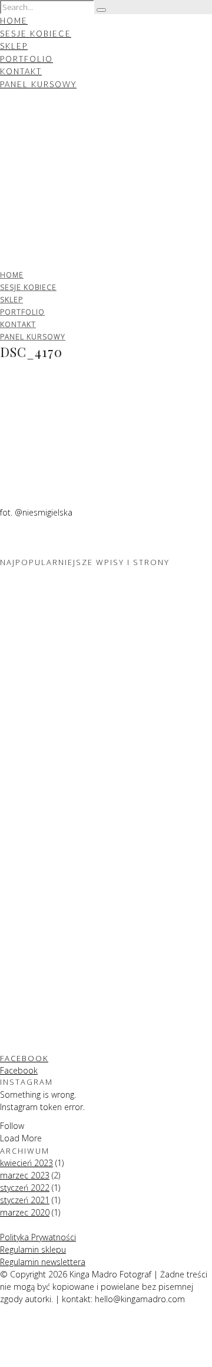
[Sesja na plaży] (59, 1045)
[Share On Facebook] (2, 1323)
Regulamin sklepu (33, 1249)
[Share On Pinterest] (2, 1348)
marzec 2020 (24, 1212)
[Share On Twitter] (2, 1336)
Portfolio (26, 59)
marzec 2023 (24, 1175)
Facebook (24, 1058)
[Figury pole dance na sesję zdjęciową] (59, 683)
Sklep (14, 46)
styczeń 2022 (24, 1187)
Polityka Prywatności (38, 1237)
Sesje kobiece (35, 33)
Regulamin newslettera (42, 1261)
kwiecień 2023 (26, 1162)
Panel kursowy (38, 84)
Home (14, 20)
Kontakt (21, 71)
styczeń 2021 (24, 1200)
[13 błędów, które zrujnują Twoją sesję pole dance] (59, 924)
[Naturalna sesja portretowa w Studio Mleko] (59, 804)
